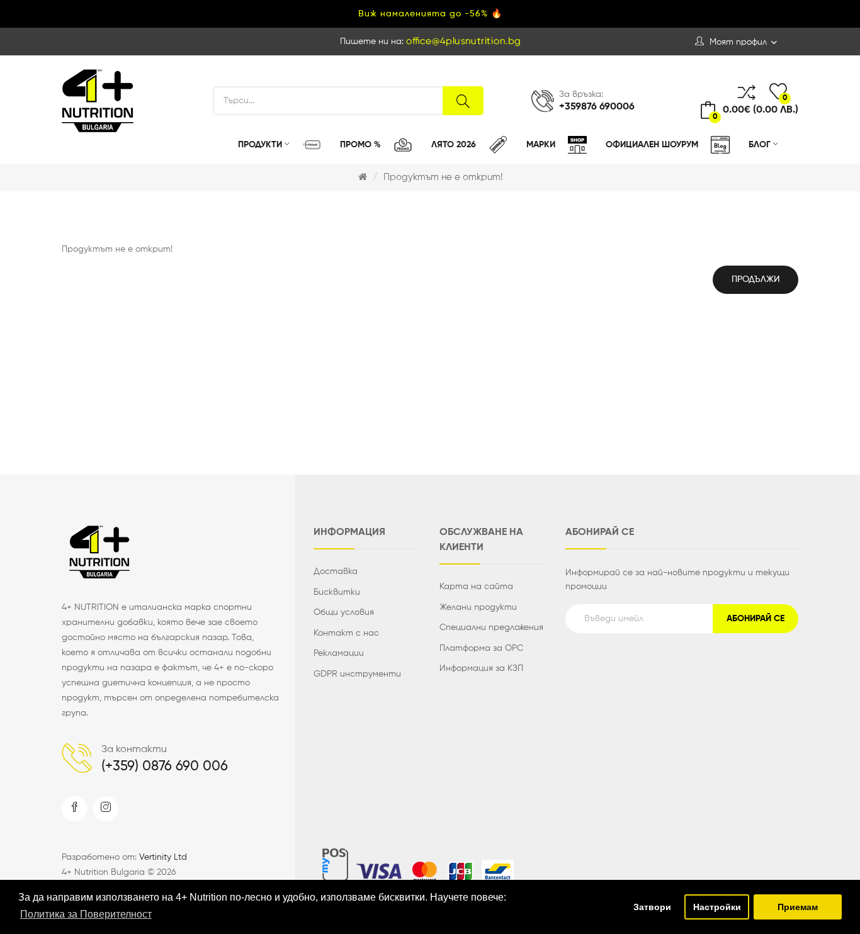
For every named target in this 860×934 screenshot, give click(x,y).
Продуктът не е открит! (442, 177)
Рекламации (339, 653)
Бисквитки (337, 592)
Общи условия (344, 612)
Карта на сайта (476, 586)
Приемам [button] (798, 907)
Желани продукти (478, 607)
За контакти (134, 750)
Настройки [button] (717, 907)
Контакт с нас (346, 633)
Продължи (755, 279)
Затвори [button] (652, 907)
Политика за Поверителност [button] (86, 914)
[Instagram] (105, 808)
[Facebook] (74, 808)
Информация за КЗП (481, 668)
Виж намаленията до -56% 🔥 (430, 13)
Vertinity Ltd (163, 857)
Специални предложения (491, 627)
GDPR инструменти (357, 674)
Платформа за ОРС (481, 648)
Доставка (336, 571)
